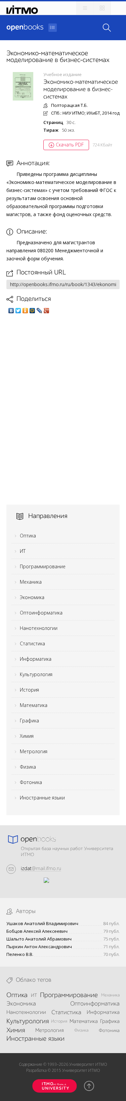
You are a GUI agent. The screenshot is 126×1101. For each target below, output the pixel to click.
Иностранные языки (42, 797)
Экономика (32, 597)
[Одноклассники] (25, 310)
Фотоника (31, 782)
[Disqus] (63, 409)
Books (24, 27)
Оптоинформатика (41, 612)
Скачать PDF (70, 144)
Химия (27, 736)
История (29, 690)
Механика (31, 582)
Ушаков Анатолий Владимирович (42, 923)
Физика (28, 767)
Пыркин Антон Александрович (39, 947)
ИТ (23, 551)
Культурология (36, 674)
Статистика (32, 643)
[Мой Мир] (32, 310)
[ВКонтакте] (11, 310)
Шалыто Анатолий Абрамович (39, 939)
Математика (33, 705)
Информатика (35, 659)
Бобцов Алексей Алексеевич (37, 931)
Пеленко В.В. (19, 954)
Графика (29, 720)
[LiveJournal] (39, 310)
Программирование (43, 566)
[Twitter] (18, 310)
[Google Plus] (46, 310)
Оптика (28, 535)
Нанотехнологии (38, 628)
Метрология (33, 751)
